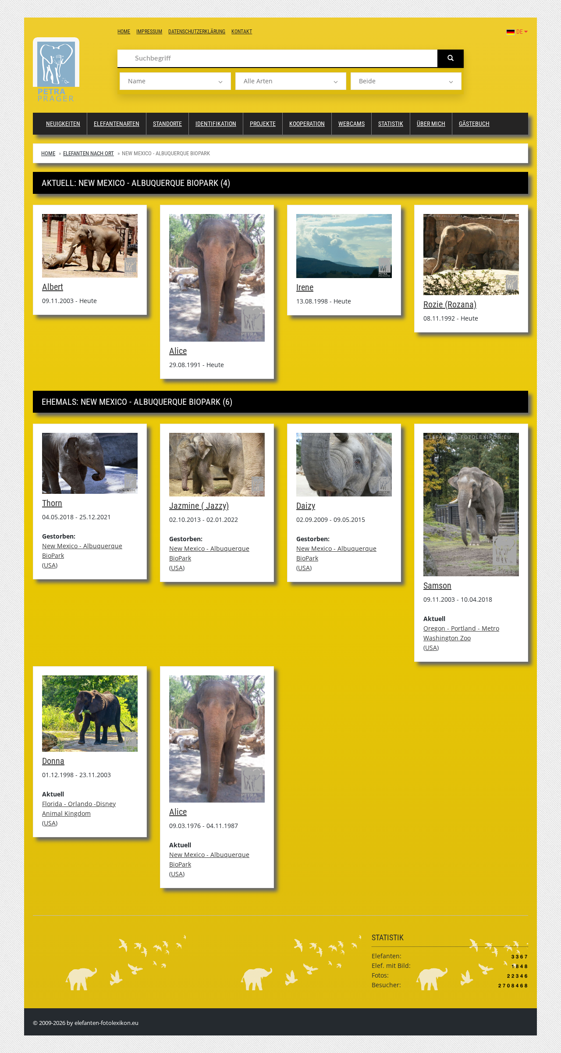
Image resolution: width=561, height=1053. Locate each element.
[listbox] (175, 81)
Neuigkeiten (63, 123)
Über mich (431, 123)
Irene (304, 287)
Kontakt (241, 32)
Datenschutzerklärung (196, 32)
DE (519, 31)
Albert (52, 287)
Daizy (305, 505)
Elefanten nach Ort (88, 153)
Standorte (167, 123)
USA (50, 565)
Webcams (351, 123)
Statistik (390, 123)
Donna (53, 761)
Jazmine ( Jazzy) (199, 505)
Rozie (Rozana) (449, 304)
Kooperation (307, 123)
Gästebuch (474, 123)
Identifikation (215, 123)
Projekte (263, 123)
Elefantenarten (116, 123)
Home (123, 32)
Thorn (52, 503)
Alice (178, 351)
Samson (437, 585)
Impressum (149, 32)
